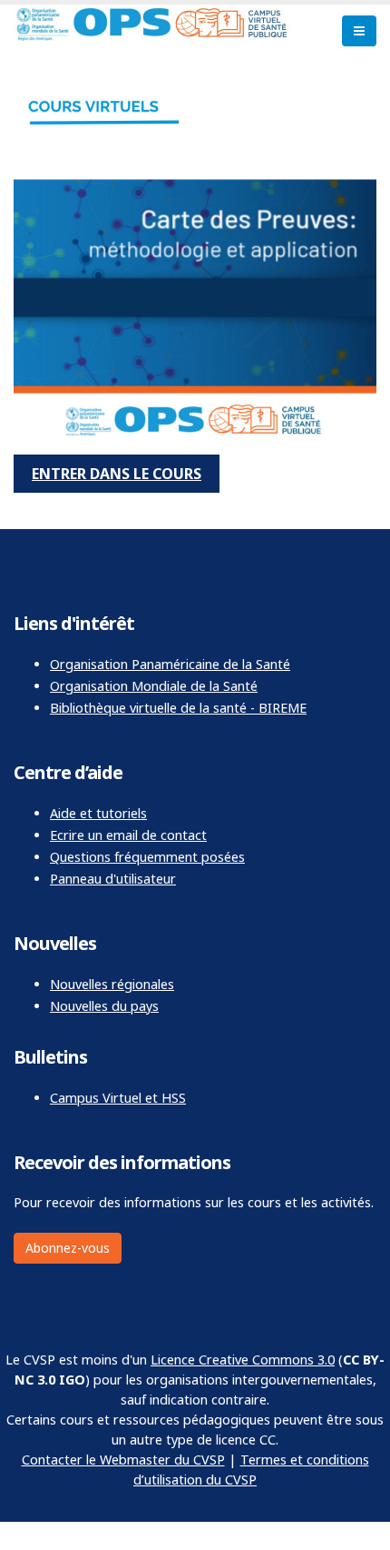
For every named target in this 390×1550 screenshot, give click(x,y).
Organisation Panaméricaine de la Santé (170, 664)
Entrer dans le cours (116, 474)
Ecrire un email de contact (128, 835)
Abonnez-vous (67, 1247)
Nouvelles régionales (112, 984)
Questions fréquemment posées (147, 856)
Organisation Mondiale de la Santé (154, 686)
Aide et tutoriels (98, 813)
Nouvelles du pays (104, 1006)
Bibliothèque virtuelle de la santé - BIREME (178, 707)
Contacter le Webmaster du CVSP (123, 1459)
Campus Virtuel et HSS (118, 1097)
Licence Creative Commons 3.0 (243, 1359)
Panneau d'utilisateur (113, 878)
